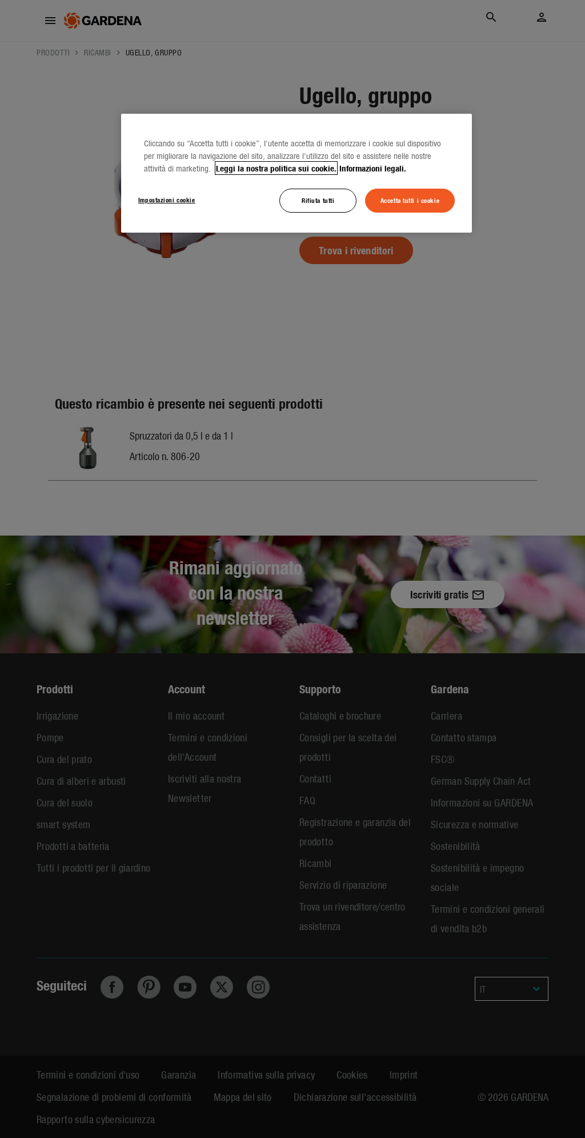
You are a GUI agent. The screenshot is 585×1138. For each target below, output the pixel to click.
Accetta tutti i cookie (410, 200)
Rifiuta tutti (318, 200)
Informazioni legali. (372, 168)
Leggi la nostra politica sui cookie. (276, 168)
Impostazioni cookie (166, 199)
